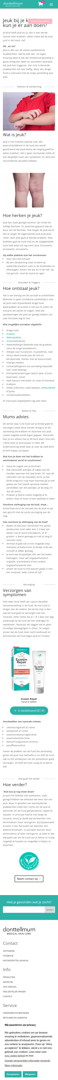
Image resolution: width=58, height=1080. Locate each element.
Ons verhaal (10, 987)
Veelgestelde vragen (14, 991)
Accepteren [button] (13, 1074)
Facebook (8, 956)
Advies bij (8, 982)
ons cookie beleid (15, 1055)
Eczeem (10, 333)
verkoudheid (48, 387)
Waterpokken (13, 337)
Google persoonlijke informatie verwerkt (27, 1060)
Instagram (9, 951)
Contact (7, 996)
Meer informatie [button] (13, 1065)
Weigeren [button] (30, 1074)
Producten (9, 977)
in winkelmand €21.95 (31, 710)
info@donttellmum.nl (16, 960)
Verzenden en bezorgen (16, 1013)
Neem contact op (27, 879)
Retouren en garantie (15, 1018)
